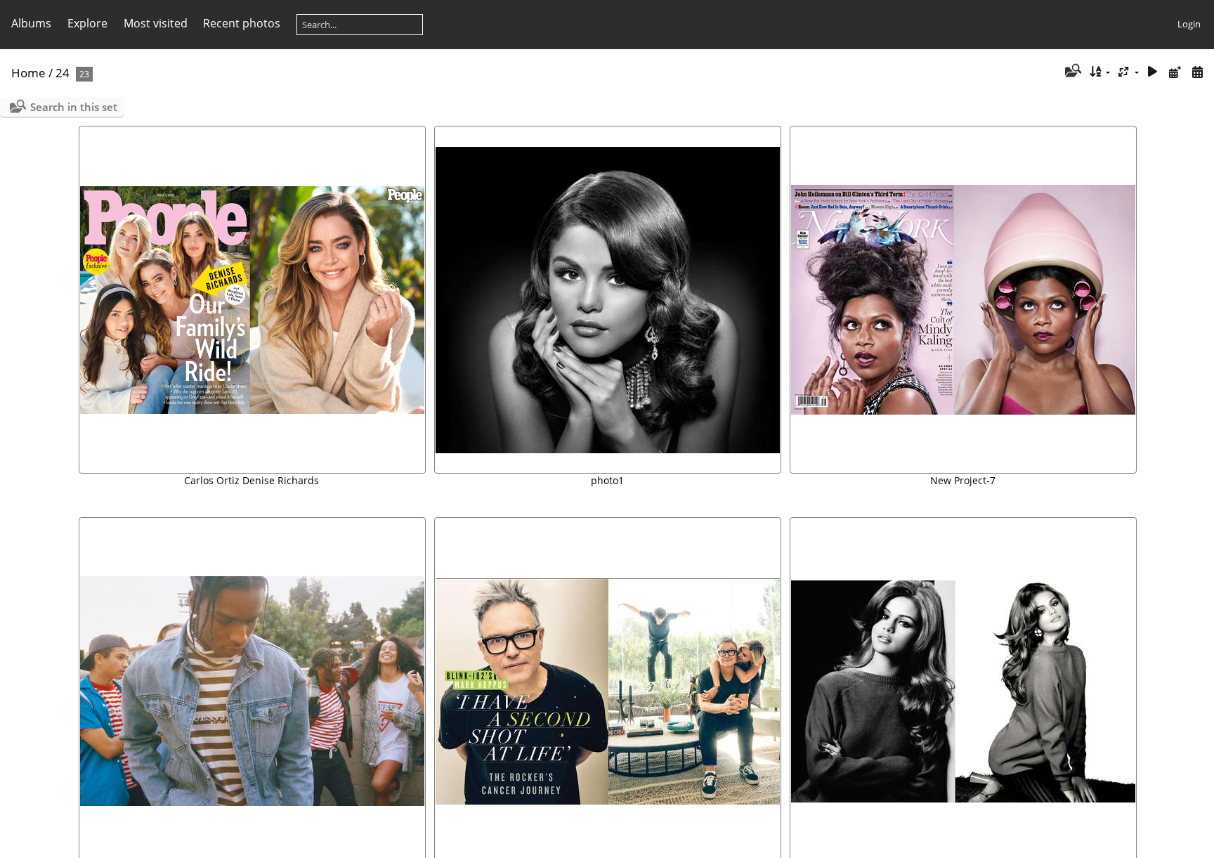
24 (63, 73)
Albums (31, 23)
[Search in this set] (1071, 71)
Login (1189, 24)
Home (28, 73)
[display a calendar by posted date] (1174, 72)
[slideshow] (1152, 72)
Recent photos (241, 23)
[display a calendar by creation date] (1197, 72)
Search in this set (73, 107)
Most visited (156, 23)
